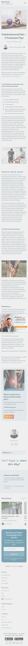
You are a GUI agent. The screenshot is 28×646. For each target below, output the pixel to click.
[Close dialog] (27, 314)
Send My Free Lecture (21, 326)
